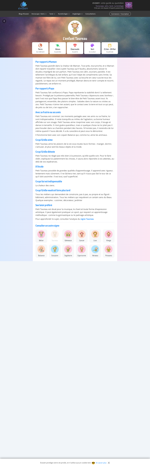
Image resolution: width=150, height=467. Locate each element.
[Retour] (4, 21)
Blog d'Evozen (24, 14)
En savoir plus (101, 463)
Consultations (90, 14)
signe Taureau (87, 219)
